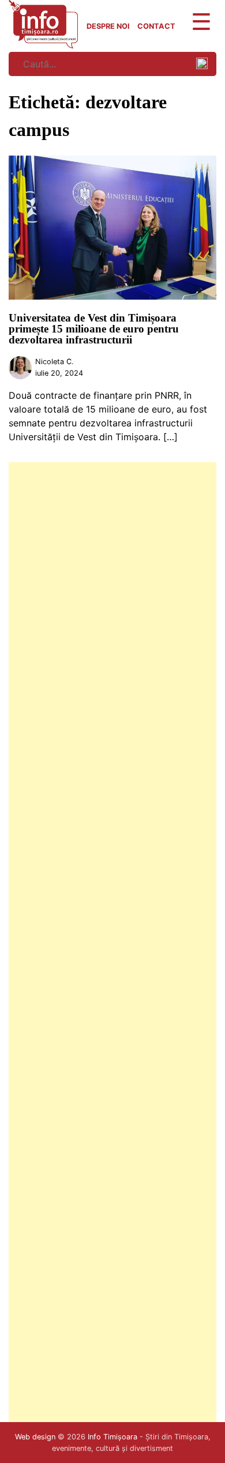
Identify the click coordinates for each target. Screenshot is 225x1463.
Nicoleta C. (54, 361)
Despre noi (108, 26)
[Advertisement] (112, 942)
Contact (156, 26)
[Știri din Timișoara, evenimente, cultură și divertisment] (43, 45)
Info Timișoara (112, 1436)
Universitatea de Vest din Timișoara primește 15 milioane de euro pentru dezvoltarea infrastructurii (94, 329)
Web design (35, 1436)
